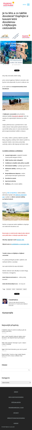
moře (13, 289)
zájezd (24, 289)
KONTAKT (16, 423)
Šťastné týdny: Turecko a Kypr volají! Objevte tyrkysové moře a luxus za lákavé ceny (14, 355)
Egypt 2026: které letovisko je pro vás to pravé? (14, 349)
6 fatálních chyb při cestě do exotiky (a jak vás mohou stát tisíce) (14, 330)
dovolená (9, 289)
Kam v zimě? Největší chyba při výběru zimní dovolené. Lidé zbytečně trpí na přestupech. (13, 337)
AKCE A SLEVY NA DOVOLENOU (16, 397)
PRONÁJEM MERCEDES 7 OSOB (16, 407)
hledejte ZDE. (20, 240)
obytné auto (19, 289)
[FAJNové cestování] (9, 4)
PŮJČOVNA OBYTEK (16, 402)
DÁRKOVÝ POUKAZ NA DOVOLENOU (16, 418)
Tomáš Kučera (16, 64)
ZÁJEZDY (16, 392)
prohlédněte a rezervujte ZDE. (20, 244)
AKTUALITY (16, 413)
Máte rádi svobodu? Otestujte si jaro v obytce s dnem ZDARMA (14, 343)
